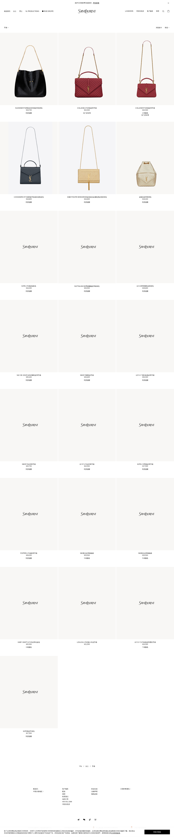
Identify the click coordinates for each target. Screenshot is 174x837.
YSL (80, 766)
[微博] (78, 819)
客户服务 (150, 11)
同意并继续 (157, 832)
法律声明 (94, 791)
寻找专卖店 (140, 11)
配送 (63, 791)
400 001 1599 (67, 802)
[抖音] (89, 819)
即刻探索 (96, 3)
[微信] (84, 819)
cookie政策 (115, 833)
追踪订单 (65, 799)
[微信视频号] (95, 819)
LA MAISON (129, 11)
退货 (63, 794)
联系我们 (65, 796)
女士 (87, 766)
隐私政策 (94, 794)
